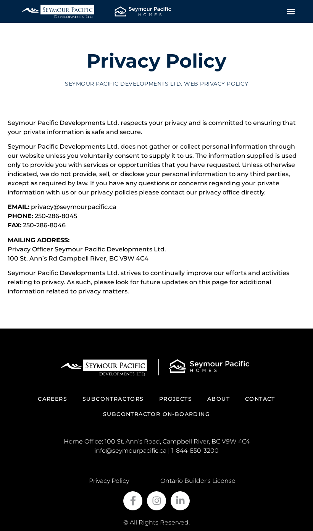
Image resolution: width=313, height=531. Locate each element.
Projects (175, 398)
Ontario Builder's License (198, 480)
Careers (52, 398)
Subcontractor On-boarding (156, 414)
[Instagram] (156, 500)
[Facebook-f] (132, 500)
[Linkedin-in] (180, 500)
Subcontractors (113, 398)
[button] (291, 11)
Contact (260, 398)
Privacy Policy (109, 480)
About (218, 398)
